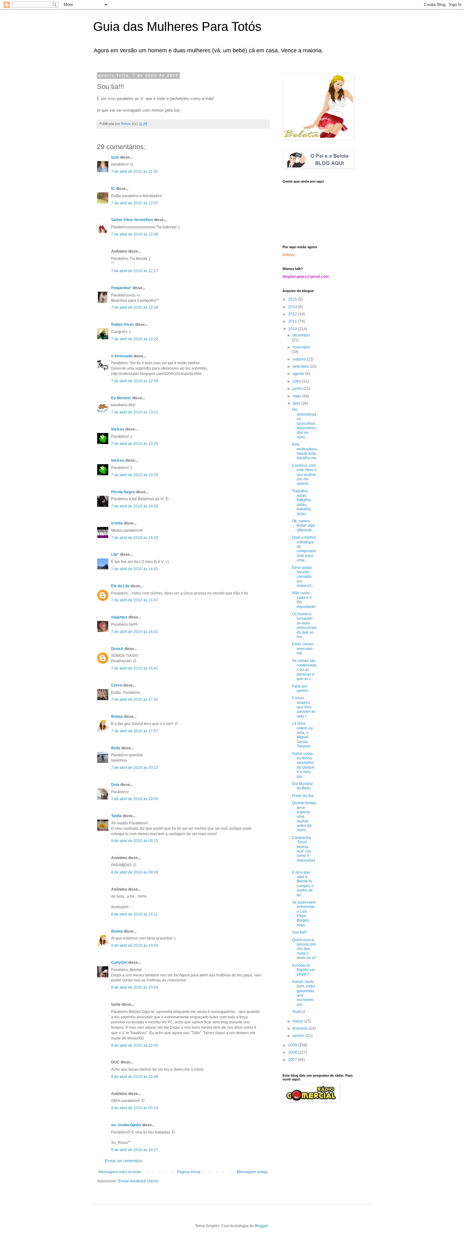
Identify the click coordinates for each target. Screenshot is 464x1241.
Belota (117, 716)
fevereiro (301, 1028)
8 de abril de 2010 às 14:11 (134, 914)
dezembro (301, 335)
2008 (293, 1052)
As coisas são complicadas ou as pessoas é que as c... (304, 670)
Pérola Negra (123, 492)
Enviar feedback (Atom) (138, 1181)
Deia (115, 784)
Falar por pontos (300, 688)
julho (297, 381)
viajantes (119, 617)
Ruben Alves (122, 324)
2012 (293, 314)
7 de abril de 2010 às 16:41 (134, 668)
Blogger (261, 1226)
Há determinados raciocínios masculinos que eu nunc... (304, 423)
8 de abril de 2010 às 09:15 (134, 841)
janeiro (299, 1035)
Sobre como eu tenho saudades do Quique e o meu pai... (303, 765)
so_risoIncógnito (126, 1125)
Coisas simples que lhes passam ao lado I (304, 707)
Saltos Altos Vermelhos (132, 220)
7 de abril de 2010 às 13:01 (134, 412)
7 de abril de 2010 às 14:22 (134, 538)
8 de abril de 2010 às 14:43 (134, 945)
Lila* (115, 554)
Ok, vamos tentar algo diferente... (303, 525)
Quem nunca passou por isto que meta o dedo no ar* (304, 949)
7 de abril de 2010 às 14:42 (134, 569)
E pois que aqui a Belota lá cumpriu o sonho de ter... (303, 883)
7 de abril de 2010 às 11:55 (134, 171)
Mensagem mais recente (119, 1172)
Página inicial (188, 1172)
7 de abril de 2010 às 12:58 (134, 381)
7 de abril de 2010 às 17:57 (134, 731)
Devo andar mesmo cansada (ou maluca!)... (303, 576)
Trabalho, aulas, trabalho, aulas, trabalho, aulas (302, 502)
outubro (300, 359)
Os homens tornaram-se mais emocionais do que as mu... (304, 625)
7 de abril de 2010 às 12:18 (134, 307)
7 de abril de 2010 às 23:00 (134, 799)
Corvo (116, 685)
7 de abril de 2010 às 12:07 (134, 203)
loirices (117, 429)
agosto (299, 374)
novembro (301, 347)
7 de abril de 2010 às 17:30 (134, 699)
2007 (293, 1059)
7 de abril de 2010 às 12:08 (134, 234)
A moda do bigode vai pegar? (303, 970)
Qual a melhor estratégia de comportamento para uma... (304, 548)
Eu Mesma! (121, 398)
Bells (115, 748)
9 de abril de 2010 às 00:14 (134, 1108)
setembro (301, 366)
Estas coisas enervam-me (302, 648)
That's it (298, 1012)
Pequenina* (121, 288)
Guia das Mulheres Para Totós (177, 26)
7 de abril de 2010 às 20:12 (134, 767)
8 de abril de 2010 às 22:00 (134, 1045)
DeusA (117, 649)
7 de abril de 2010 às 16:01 (134, 631)
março (298, 1021)
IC (113, 188)
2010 (293, 329)
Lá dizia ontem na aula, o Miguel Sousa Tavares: (302, 734)
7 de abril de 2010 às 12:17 (134, 271)
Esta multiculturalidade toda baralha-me (304, 451)
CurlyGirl (119, 962)
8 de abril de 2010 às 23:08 (134, 1076)
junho (298, 388)
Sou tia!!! (299, 932)
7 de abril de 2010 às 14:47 (134, 600)
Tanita (116, 816)
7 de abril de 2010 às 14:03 (134, 506)
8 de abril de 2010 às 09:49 (134, 872)
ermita (117, 523)
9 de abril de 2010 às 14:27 (134, 1150)
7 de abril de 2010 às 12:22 (134, 339)
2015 (293, 299)
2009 (293, 1045)
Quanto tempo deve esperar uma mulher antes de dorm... (304, 816)
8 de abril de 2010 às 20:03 (134, 987)
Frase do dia (302, 795)
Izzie (115, 157)
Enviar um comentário (123, 1161)
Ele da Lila (120, 586)
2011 (293, 321)
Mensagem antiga (252, 1172)
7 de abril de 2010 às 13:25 (134, 444)
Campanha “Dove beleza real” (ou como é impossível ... (303, 851)
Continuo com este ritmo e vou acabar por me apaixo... (304, 474)
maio (297, 396)
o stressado (122, 356)
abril (297, 403)
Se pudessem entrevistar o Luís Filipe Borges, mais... (304, 913)
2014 (293, 307)
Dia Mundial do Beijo (302, 785)
